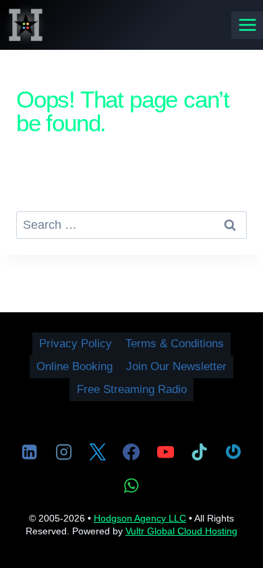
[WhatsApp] (131, 485)
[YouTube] (165, 451)
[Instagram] (63, 451)
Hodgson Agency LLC (140, 518)
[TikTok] (199, 451)
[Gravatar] (233, 451)
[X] (97, 451)
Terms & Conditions (174, 343)
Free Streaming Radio (132, 389)
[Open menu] (247, 25)
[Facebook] (131, 451)
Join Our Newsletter (176, 366)
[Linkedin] (30, 451)
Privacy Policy (75, 343)
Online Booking (74, 366)
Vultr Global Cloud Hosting (181, 531)
